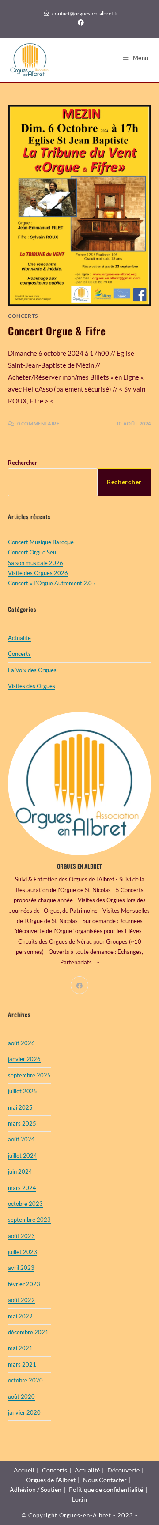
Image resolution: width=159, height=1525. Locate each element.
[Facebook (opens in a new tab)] (79, 22)
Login (79, 1499)
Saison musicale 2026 (35, 562)
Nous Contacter (105, 1480)
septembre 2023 (29, 1219)
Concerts (23, 316)
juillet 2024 (22, 1155)
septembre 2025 (29, 1075)
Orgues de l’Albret (51, 1480)
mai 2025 (20, 1107)
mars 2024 (22, 1187)
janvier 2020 (24, 1412)
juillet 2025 (22, 1091)
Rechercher (22, 462)
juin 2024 (20, 1171)
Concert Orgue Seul (32, 552)
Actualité (19, 637)
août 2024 (21, 1139)
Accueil (24, 1470)
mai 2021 (20, 1348)
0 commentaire (38, 423)
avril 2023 (21, 1267)
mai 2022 (20, 1316)
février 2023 (24, 1284)
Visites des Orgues (31, 685)
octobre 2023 (25, 1203)
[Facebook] (79, 985)
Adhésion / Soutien (35, 1489)
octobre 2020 (25, 1380)
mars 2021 (22, 1364)
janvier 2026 (24, 1058)
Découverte (123, 1470)
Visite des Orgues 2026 (38, 572)
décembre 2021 (28, 1332)
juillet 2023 (22, 1251)
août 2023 (21, 1235)
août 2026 (21, 1043)
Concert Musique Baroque (41, 542)
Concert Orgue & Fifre (57, 331)
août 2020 (21, 1396)
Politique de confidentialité (106, 1489)
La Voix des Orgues (32, 670)
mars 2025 (22, 1123)
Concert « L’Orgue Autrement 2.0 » (52, 583)
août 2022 (21, 1299)
